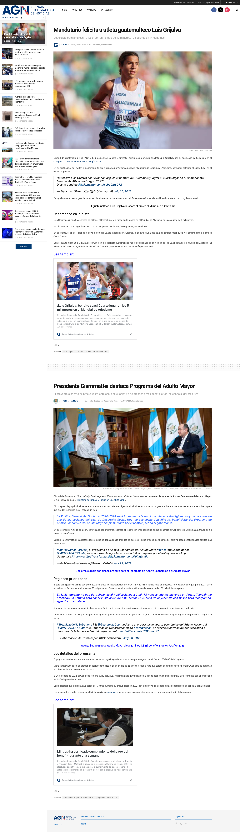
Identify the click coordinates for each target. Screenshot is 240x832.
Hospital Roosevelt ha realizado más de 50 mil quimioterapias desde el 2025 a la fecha (28, 179)
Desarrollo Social (111, 401)
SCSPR (83, 824)
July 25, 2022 (122, 191)
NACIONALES (94, 45)
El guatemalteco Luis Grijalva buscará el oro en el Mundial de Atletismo (133, 206)
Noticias (91, 10)
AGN (65, 45)
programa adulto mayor (107, 798)
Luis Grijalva (69, 352)
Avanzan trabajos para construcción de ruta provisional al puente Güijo (29, 99)
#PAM (162, 550)
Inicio (64, 10)
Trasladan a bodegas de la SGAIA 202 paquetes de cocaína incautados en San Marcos (29, 145)
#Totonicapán (143, 628)
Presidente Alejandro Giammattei (93, 352)
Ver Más (23, 246)
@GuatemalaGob (109, 624)
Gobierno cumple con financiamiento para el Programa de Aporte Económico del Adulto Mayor (133, 571)
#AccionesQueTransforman (90, 556)
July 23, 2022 (122, 563)
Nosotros (77, 10)
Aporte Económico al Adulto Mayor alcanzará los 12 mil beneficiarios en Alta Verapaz (132, 645)
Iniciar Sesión (232, 2)
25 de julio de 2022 (78, 45)
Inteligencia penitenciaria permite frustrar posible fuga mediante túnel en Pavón (29, 52)
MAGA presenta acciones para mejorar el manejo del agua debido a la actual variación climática (30, 68)
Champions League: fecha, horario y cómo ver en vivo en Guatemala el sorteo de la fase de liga (30, 231)
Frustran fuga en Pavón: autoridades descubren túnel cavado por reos (27, 115)
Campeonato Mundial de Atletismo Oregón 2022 (77, 161)
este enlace (112, 692)
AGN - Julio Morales (72, 401)
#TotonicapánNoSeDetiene (74, 624)
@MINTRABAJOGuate (71, 553)
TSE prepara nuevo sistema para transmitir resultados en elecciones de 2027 (29, 83)
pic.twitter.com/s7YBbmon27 (139, 631)
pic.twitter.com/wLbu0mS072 (102, 184)
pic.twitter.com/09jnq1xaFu (130, 556)
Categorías (107, 10)
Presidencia (106, 45)
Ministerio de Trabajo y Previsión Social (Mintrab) (101, 500)
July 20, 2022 (132, 638)
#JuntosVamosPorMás (72, 550)
